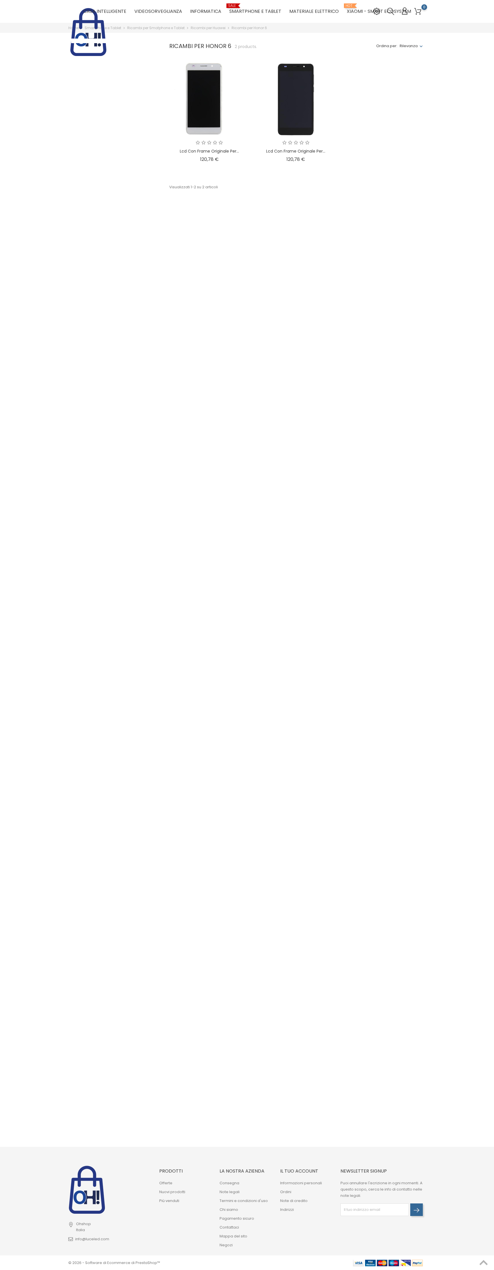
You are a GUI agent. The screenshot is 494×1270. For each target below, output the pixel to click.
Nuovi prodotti (172, 1192)
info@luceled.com (92, 1239)
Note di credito (294, 1200)
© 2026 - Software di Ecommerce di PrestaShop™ (114, 1262)
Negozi (226, 1245)
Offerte (165, 1183)
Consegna (229, 1183)
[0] (417, 12)
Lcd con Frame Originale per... (209, 151)
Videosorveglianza (158, 11)
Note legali (230, 1192)
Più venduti (169, 1200)
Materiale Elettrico (314, 11)
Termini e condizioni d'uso (244, 1200)
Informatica (205, 11)
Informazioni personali (301, 1183)
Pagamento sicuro (237, 1218)
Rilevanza (409, 46)
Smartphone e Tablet (255, 9)
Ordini (285, 1192)
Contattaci (229, 1227)
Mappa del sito (233, 1236)
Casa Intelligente (104, 11)
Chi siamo (229, 1209)
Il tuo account (299, 1171)
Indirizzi (287, 1209)
